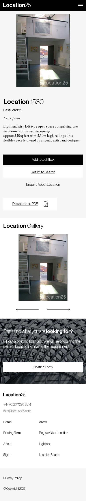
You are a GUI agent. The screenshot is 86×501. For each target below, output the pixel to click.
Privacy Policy (12, 478)
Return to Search (43, 172)
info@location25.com (17, 411)
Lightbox (44, 444)
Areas (43, 422)
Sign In (7, 455)
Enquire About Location (43, 184)
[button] (27, 309)
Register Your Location (53, 433)
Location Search (49, 455)
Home (7, 422)
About (7, 444)
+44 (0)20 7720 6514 (17, 404)
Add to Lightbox (43, 159)
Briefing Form (43, 367)
